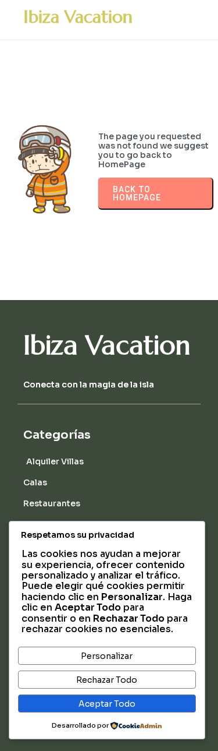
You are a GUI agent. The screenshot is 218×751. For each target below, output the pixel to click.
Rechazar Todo (106, 680)
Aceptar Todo (106, 704)
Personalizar (107, 656)
